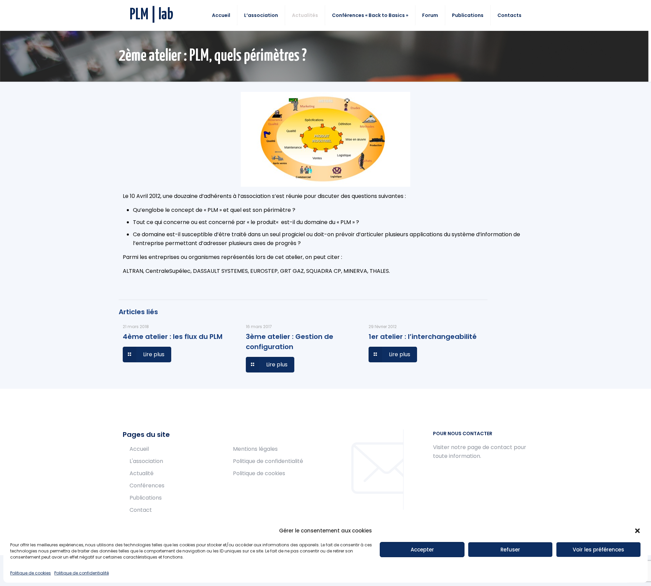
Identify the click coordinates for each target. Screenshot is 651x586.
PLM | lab (151, 15)
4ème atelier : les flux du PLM (172, 336)
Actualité (142, 473)
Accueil (139, 449)
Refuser (510, 549)
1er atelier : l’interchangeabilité (423, 336)
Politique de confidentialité (81, 573)
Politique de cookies (30, 573)
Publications (146, 498)
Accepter (422, 549)
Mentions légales (255, 449)
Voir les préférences (598, 549)
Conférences (147, 485)
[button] (637, 530)
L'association (146, 461)
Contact (141, 510)
